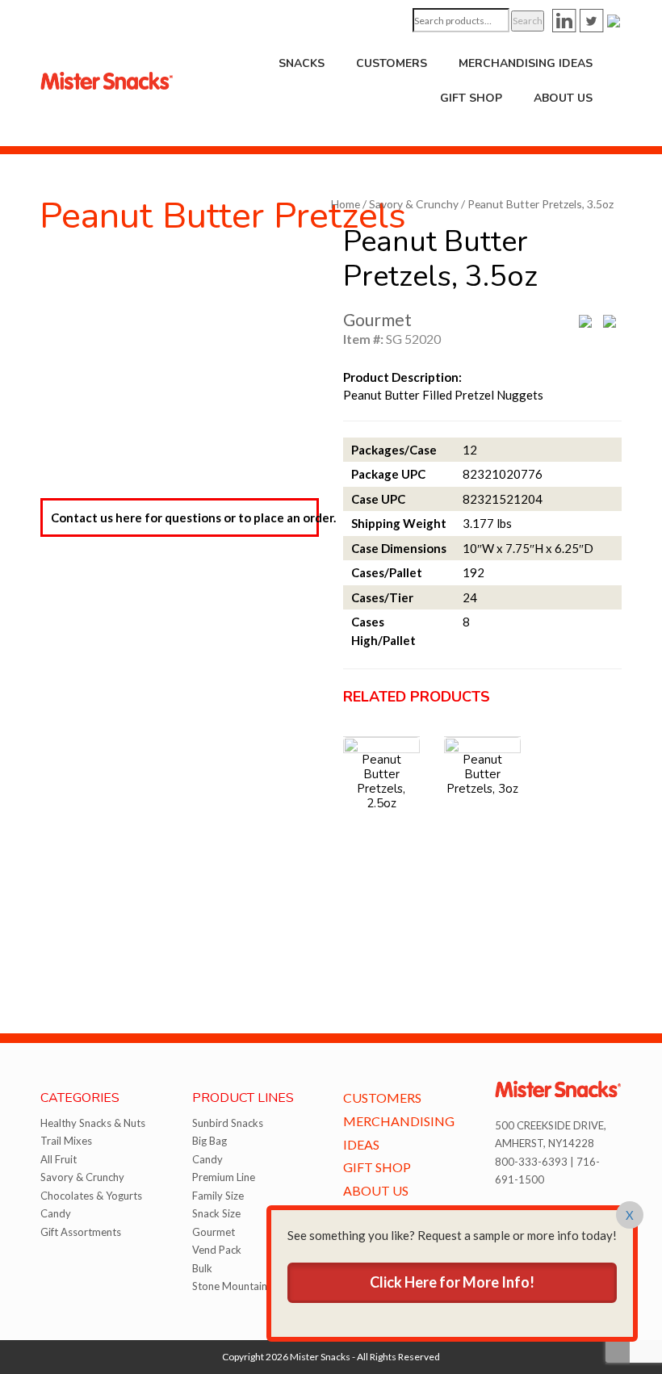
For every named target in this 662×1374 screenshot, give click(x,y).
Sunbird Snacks (227, 1122)
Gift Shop (471, 98)
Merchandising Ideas (526, 63)
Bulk (202, 1268)
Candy (55, 1213)
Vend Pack (216, 1249)
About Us (563, 98)
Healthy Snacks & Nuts (92, 1122)
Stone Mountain (229, 1286)
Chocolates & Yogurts (91, 1195)
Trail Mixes (66, 1140)
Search (528, 21)
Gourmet (213, 1231)
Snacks (302, 63)
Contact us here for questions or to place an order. (185, 517)
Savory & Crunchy (414, 204)
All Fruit (58, 1159)
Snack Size (216, 1213)
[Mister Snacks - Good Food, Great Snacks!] (107, 79)
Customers (391, 63)
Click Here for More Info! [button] (452, 1282)
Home (345, 204)
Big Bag (209, 1140)
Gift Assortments (80, 1231)
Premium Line (223, 1177)
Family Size (218, 1195)
